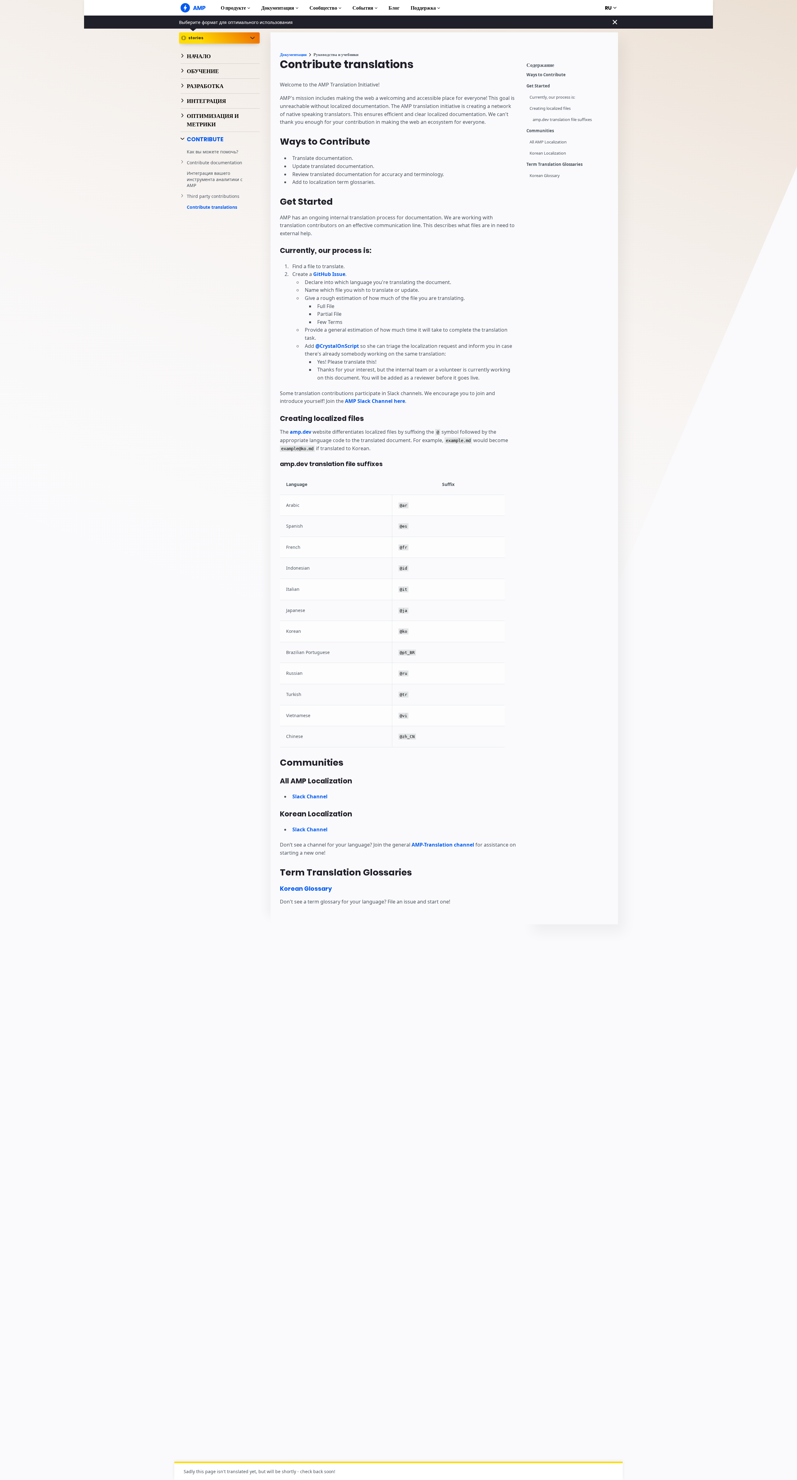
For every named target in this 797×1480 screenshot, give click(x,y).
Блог (394, 8)
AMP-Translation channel (443, 844)
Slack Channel (310, 796)
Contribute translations (212, 207)
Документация (277, 8)
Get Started (538, 86)
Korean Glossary (545, 175)
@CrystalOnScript (337, 346)
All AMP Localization (548, 142)
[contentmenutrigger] (569, 66)
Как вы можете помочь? (212, 152)
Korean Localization (548, 153)
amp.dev (300, 431)
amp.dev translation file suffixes (562, 119)
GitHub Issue (329, 274)
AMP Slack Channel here (375, 401)
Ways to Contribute (546, 74)
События (362, 8)
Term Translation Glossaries (554, 164)
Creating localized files (550, 108)
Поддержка (423, 8)
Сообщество (323, 8)
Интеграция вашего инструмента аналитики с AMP (215, 179)
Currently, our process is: (552, 97)
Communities (540, 130)
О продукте (233, 8)
